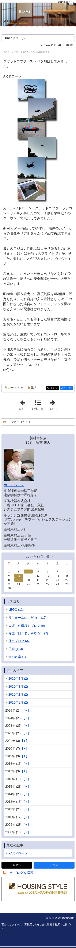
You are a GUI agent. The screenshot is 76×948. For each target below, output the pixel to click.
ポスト (54, 388)
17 (18, 579)
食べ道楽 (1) (17, 657)
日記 (33, 387)
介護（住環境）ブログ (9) (26, 626)
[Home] (5, 422)
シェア (68, 388)
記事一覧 (38, 409)
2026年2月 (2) (18, 694)
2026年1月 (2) (18, 702)
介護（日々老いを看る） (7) (28, 633)
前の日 (24, 404)
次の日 (54, 404)
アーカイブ (14, 670)
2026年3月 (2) (18, 686)
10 (18, 575)
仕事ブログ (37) (19, 641)
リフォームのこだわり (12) (27, 617)
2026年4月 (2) (18, 678)
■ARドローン (15, 38)
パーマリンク (16, 387)
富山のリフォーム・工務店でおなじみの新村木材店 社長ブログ (38, 13)
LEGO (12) (16, 609)
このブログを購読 (20, 872)
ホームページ (14, 485)
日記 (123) (15, 649)
